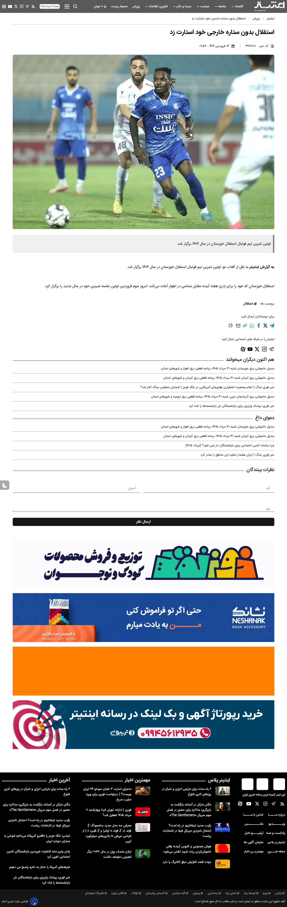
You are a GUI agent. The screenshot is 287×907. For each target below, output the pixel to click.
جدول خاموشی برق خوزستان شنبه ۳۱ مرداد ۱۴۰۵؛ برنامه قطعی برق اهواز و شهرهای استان (217, 368)
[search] (75, 6)
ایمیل (132, 488)
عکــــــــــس (253, 824)
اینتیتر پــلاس (276, 842)
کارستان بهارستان (155, 893)
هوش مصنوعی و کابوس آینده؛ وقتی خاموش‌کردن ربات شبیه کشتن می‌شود (187, 849)
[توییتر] (16, 6)
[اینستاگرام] (21, 6)
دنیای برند (230, 893)
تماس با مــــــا (253, 815)
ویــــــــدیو (277, 824)
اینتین (278, 893)
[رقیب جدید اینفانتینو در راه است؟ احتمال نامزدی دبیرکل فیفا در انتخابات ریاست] (222, 827)
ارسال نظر (143, 522)
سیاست (205, 6)
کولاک (134, 893)
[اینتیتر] (269, 6)
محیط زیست (119, 6)
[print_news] (230, 326)
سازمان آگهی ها (253, 842)
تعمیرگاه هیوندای (94, 893)
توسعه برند (250, 893)
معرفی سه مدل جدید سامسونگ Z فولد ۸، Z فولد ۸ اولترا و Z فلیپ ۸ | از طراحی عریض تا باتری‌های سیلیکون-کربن (107, 833)
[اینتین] (143, 671)
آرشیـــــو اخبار (254, 833)
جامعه (222, 6)
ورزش (136, 6)
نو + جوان (100, 6)
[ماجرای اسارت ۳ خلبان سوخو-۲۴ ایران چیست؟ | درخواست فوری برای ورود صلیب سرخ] (142, 790)
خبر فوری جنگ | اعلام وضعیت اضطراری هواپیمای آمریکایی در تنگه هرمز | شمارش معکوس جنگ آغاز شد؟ (207, 387)
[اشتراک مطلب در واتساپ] (251, 327)
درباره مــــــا (276, 815)
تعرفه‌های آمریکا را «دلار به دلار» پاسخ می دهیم (39, 867)
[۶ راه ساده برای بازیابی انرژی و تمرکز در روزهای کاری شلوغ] (222, 790)
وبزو (265, 893)
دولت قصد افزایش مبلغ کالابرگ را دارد (187, 862)
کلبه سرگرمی (178, 893)
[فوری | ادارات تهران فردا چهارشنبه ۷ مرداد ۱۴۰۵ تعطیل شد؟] (142, 811)
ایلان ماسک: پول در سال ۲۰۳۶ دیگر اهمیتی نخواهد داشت (109, 854)
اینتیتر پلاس (219, 780)
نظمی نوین (117, 893)
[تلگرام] (27, 6)
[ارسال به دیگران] (238, 327)
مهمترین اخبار (137, 780)
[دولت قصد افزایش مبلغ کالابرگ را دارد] (222, 864)
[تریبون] (143, 724)
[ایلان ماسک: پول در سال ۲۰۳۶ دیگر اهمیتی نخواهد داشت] (142, 853)
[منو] (67, 6)
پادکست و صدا (275, 833)
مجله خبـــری (276, 851)
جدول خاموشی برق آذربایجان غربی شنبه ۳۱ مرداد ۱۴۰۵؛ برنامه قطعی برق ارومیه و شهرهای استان (212, 396)
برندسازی (213, 893)
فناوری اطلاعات (158, 6)
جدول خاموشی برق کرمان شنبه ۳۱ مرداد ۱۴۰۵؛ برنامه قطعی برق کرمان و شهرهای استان (218, 378)
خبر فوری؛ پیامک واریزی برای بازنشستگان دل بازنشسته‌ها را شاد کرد (231, 406)
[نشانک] (143, 617)
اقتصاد (239, 6)
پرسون (196, 893)
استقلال (248, 303)
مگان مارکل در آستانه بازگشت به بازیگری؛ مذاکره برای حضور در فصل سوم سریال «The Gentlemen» (189, 810)
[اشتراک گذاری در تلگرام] (272, 327)
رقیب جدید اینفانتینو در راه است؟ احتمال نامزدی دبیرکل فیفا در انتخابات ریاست (187, 831)
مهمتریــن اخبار (253, 851)
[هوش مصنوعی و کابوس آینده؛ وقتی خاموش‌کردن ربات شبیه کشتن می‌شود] (222, 848)
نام (268, 488)
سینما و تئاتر (184, 6)
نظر (268, 509)
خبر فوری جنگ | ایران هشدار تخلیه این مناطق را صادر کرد (237, 455)
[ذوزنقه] (143, 564)
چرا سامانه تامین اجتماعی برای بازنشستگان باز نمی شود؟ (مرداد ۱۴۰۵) (229, 445)
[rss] (33, 6)
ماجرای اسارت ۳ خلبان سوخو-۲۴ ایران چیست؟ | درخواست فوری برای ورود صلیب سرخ (107, 794)
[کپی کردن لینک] (245, 327)
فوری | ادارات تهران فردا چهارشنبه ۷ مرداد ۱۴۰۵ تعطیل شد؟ (108, 812)
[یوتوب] (10, 6)
